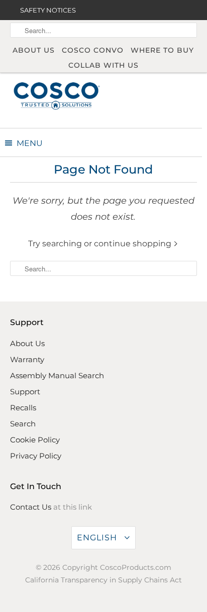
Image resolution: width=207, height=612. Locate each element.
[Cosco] (57, 95)
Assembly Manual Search (57, 375)
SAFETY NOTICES (48, 10)
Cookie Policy (35, 439)
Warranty (27, 359)
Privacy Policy (35, 456)
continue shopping (133, 243)
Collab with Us (103, 65)
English (98, 537)
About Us (34, 50)
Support (25, 391)
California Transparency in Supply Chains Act (103, 579)
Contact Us (30, 507)
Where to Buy (162, 50)
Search (23, 423)
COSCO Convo (93, 50)
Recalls (23, 407)
